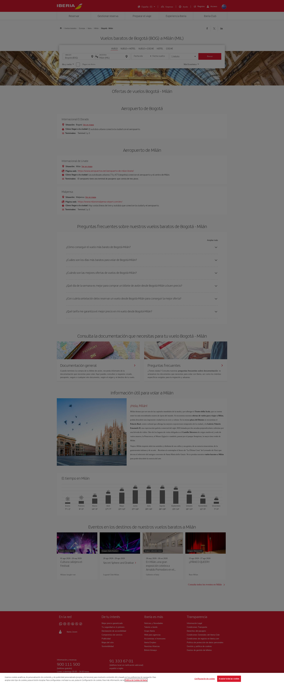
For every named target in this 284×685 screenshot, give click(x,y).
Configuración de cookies (205, 678)
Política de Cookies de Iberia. (136, 680)
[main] (142, 679)
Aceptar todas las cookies (229, 678)
